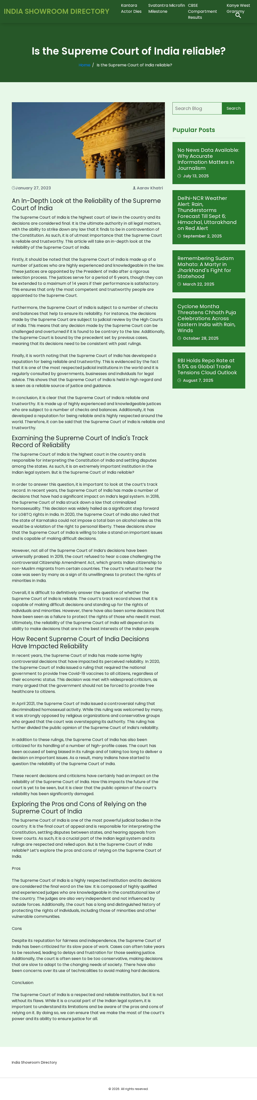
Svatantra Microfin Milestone (166, 8)
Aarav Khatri (150, 188)
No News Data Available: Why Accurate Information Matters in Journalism (208, 159)
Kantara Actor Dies (131, 8)
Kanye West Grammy (238, 8)
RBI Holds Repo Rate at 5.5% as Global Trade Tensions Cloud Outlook (207, 366)
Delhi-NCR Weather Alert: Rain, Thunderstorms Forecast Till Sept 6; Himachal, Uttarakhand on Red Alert (207, 213)
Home (84, 65)
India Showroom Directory (56, 11)
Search (234, 108)
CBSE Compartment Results (202, 11)
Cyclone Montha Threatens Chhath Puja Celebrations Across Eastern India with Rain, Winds (206, 318)
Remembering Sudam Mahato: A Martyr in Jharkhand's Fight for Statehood (205, 267)
